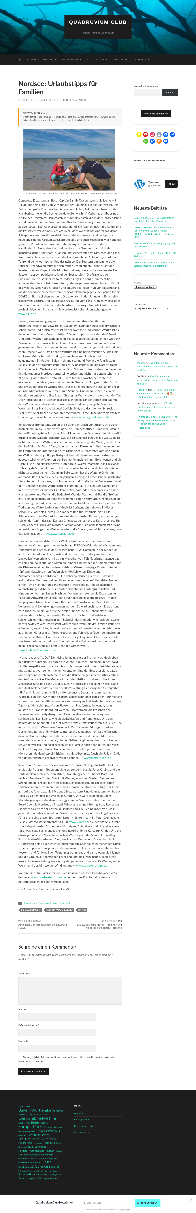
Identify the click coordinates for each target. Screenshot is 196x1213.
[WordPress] (159, 141)
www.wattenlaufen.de (60, 533)
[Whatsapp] (145, 141)
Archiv (137, 283)
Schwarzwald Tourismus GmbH (30, 1171)
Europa (55, 903)
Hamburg (49, 1143)
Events (41, 1131)
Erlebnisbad (39, 1122)
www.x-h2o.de (78, 822)
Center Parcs (33, 1115)
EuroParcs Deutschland (26, 1131)
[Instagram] (152, 134)
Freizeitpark (48, 1139)
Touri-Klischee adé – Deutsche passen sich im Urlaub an (156, 407)
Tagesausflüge (50, 1175)
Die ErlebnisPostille (31, 910)
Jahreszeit (65, 903)
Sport (55, 1171)
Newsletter (120, 60)
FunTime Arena (25, 1143)
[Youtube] (145, 134)
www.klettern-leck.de (97, 758)
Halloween (38, 1143)
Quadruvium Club (98, 22)
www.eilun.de (27, 314)
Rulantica (37, 1163)
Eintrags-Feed (81, 1119)
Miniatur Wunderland (31, 1150)
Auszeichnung (24, 1106)
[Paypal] (152, 141)
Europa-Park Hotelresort (53, 1127)
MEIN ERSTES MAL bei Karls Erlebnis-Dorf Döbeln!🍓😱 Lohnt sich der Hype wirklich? (156, 393)
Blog (30, 60)
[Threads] (159, 134)
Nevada (58, 1151)
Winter (53, 1178)
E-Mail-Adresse (28, 1025)
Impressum (140, 60)
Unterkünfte (70, 60)
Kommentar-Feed (83, 1126)
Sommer (82, 910)
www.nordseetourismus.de (48, 877)
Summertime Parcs (30, 1174)
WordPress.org (82, 1132)
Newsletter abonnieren (155, 113)
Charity (43, 1115)
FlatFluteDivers (28, 1139)
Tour (60, 1175)
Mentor (141, 363)
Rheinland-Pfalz (25, 1163)
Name (23, 1009)
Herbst (58, 1143)
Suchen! (170, 92)
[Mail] (139, 134)
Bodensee (22, 1115)
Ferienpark (22, 1135)
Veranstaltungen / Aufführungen (33, 1178)
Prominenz (23, 1158)
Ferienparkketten (39, 1135)
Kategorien (140, 304)
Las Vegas (40, 1147)
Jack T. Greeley (48, 100)
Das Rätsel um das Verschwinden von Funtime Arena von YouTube (157, 367)
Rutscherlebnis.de (26, 1167)
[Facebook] (165, 134)
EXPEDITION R (53, 1131)
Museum (50, 1151)
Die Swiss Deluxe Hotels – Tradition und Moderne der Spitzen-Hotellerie (99, 924)
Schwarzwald (47, 1166)
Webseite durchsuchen (146, 86)
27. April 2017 (26, 100)
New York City (25, 1155)
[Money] (165, 141)
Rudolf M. (142, 390)
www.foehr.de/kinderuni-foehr (38, 650)
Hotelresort (22, 1147)
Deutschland (44, 903)
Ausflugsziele (96, 60)
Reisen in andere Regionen (59, 910)
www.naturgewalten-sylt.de (91, 417)
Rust (47, 1162)
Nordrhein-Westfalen (44, 1155)
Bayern (60, 1111)
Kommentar (26, 973)
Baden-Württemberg (36, 1110)
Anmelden (79, 1113)
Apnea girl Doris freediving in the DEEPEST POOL (42, 924)
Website (23, 1041)
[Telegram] (172, 134)
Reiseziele (47, 60)
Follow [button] (171, 184)
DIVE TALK (24, 1123)
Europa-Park (29, 1127)
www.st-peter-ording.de (91, 865)
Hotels (31, 1147)
